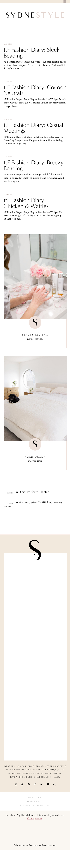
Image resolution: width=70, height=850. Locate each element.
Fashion (8, 44)
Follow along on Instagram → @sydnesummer (35, 845)
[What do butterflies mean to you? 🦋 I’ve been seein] (35, 573)
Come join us (34, 818)
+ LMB (47, 806)
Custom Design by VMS (32, 806)
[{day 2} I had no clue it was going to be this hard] (35, 739)
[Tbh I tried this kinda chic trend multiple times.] (35, 706)
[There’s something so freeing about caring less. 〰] (35, 640)
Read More (9, 499)
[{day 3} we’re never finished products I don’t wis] (35, 673)
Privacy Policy (35, 802)
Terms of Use (35, 797)
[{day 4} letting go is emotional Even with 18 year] (35, 607)
